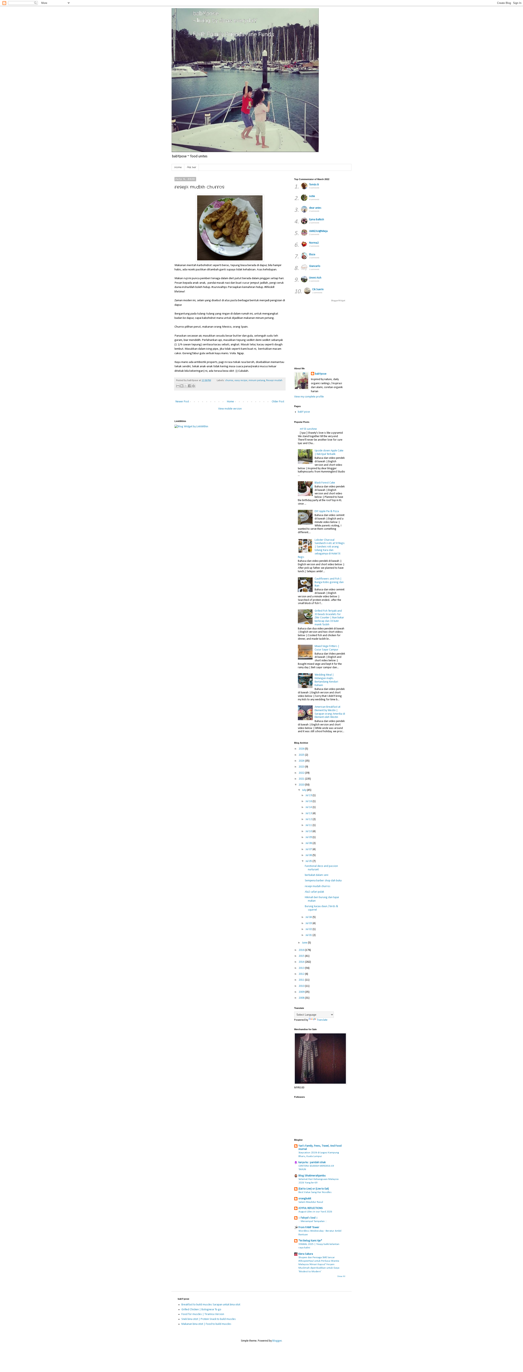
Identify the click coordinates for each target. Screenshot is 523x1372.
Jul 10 (309, 831)
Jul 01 (309, 935)
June (305, 942)
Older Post (278, 401)
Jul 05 (309, 861)
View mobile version (230, 408)
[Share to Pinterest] (193, 386)
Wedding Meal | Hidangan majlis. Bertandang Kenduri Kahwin (326, 680)
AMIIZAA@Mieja (318, 231)
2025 (302, 755)
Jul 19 (309, 795)
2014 (302, 962)
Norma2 (314, 242)
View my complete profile (309, 396)
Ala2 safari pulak (314, 891)
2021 (302, 778)
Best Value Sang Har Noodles (315, 1192)
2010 (302, 986)
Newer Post (182, 401)
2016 (302, 950)
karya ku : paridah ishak (312, 1162)
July (304, 790)
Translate (322, 1020)
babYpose (320, 373)
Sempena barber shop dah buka (323, 880)
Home (178, 167)
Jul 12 (309, 819)
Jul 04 (309, 917)
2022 (302, 772)
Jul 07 (309, 849)
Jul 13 (309, 813)
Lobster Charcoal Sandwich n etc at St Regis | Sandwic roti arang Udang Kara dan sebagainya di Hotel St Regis (321, 548)
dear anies (315, 207)
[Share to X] (186, 386)
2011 (302, 979)
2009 (302, 992)
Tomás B (314, 184)
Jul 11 (309, 825)
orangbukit (304, 1198)
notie (312, 196)
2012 (302, 974)
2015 (302, 956)
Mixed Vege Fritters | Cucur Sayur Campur (327, 648)
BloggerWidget (338, 301)
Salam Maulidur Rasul (310, 1202)
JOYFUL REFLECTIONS (310, 1208)
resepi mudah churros (317, 886)
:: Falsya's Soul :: (308, 1217)
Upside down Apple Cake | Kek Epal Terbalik (329, 452)
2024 (302, 760)
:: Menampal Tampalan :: (312, 1221)
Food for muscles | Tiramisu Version (202, 1314)
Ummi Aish (315, 277)
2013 (302, 968)
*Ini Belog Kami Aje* (310, 1240)
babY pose (304, 411)
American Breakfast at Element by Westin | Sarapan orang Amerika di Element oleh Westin (330, 712)
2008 (302, 997)
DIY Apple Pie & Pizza (327, 511)
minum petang (257, 380)
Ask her (191, 167)
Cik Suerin (318, 289)
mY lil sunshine (308, 429)
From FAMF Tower (308, 1227)
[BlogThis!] (182, 386)
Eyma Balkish (316, 219)
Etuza (312, 254)
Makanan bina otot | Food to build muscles (206, 1324)
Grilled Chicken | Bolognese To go (201, 1309)
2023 (302, 766)
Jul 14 (309, 807)
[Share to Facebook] (190, 386)
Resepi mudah (274, 380)
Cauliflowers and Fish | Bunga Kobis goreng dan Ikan (329, 582)
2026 (302, 748)
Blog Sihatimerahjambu (312, 1175)
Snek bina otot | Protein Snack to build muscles (208, 1319)
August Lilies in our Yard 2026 (315, 1211)
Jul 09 (309, 837)
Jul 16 (309, 801)
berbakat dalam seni (316, 875)
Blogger (277, 1340)
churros (229, 380)
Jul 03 (309, 923)
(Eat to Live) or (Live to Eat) (313, 1188)
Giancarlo (314, 266)
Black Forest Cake (325, 482)
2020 (302, 784)
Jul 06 (309, 855)
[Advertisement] (393, 334)
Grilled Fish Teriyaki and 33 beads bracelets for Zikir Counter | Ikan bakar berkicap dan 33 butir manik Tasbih (329, 617)
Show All (341, 1276)
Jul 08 (309, 843)
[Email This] (178, 386)
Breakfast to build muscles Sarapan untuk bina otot (210, 1304)
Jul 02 (309, 929)
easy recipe (241, 380)
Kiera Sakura (305, 1254)
